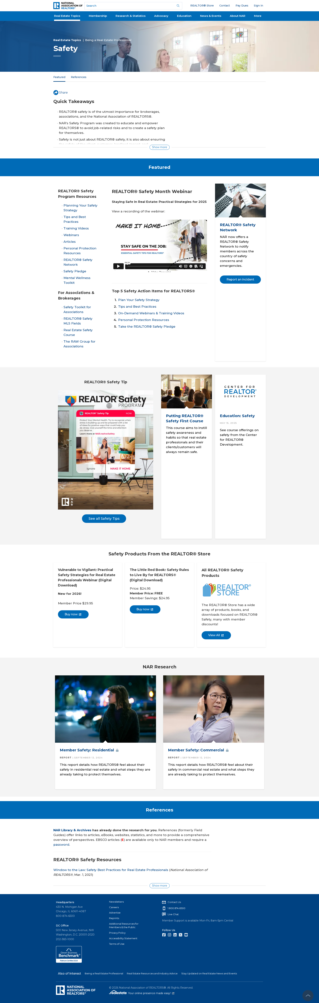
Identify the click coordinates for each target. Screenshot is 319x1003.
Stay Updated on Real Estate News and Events (209, 973)
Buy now (71, 614)
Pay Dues (242, 5)
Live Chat (173, 914)
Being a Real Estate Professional (108, 40)
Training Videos (76, 228)
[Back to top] (307, 995)
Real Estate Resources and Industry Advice (152, 973)
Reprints (114, 918)
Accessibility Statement (123, 938)
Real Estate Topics (67, 16)
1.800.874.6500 (176, 908)
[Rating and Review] (69, 961)
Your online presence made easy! (151, 993)
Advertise (115, 912)
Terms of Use (116, 943)
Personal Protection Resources (143, 320)
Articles (70, 241)
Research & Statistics (130, 16)
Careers (114, 907)
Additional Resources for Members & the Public (123, 925)
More (257, 16)
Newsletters (116, 901)
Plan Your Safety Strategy (139, 300)
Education (184, 16)
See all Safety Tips (104, 519)
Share (63, 92)
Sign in (258, 5)
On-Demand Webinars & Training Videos (151, 313)
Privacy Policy (117, 932)
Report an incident (240, 279)
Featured (59, 77)
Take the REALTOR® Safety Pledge (146, 326)
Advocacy (161, 16)
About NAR (237, 16)
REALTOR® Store (202, 5)
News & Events (210, 16)
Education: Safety (237, 416)
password (61, 844)
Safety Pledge (75, 271)
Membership (98, 16)
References (78, 77)
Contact (224, 5)
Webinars (71, 235)
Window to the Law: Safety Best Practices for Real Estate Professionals (110, 870)
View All (214, 635)
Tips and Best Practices (137, 306)
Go (178, 5)
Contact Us (174, 902)
